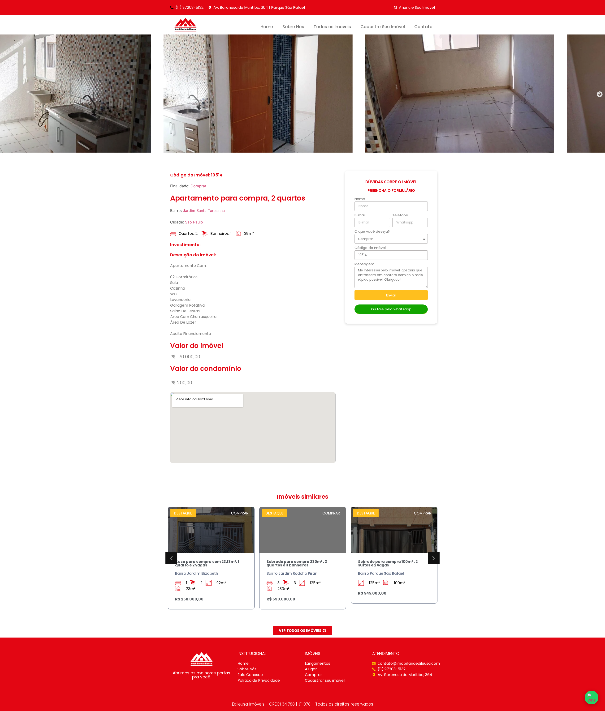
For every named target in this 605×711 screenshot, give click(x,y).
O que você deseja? (372, 232)
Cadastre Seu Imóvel (382, 27)
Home (266, 27)
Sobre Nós (293, 27)
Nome (359, 199)
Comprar (198, 186)
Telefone (400, 215)
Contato (423, 27)
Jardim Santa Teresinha (204, 210)
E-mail (359, 215)
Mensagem (364, 264)
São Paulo (194, 222)
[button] (5, 94)
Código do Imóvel (370, 248)
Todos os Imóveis (332, 27)
